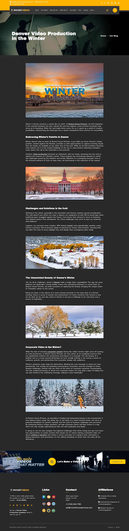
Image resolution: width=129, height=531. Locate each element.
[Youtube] (28, 505)
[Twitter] (108, 3)
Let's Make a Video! (68, 461)
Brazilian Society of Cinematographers (106, 509)
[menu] (114, 9)
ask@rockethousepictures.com (22, 2)
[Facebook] (101, 3)
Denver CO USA (42, 2)
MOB (117, 527)
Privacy (110, 527)
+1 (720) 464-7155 (18, 4)
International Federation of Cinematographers (108, 503)
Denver (57, 282)
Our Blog (114, 36)
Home (103, 36)
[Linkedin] (111, 3)
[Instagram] (104, 3)
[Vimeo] (115, 3)
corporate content (55, 351)
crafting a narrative (39, 435)
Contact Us (118, 462)
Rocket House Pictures (78, 124)
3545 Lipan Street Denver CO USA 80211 (72, 498)
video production (40, 154)
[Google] (118, 3)
